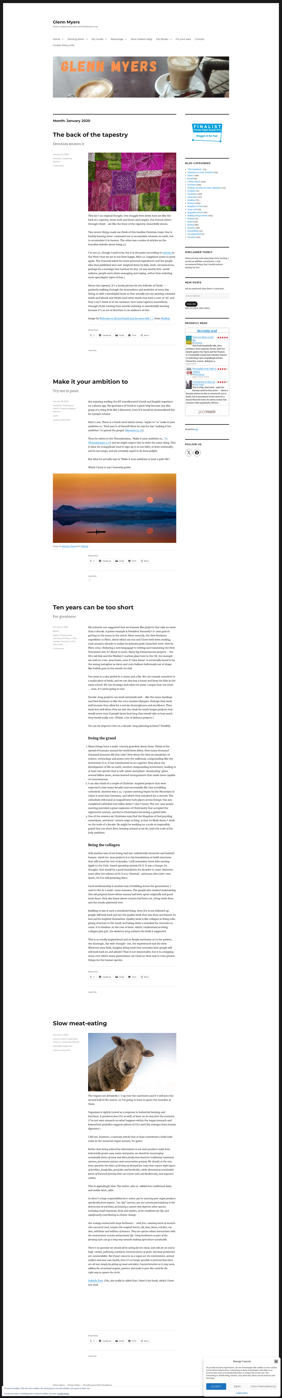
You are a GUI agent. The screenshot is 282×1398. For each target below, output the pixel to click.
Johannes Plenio (69, 546)
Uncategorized (194, 234)
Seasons (191, 228)
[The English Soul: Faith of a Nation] (189, 371)
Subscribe (191, 304)
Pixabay (165, 318)
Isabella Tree (95, 1280)
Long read (66, 1042)
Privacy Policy (74, 1385)
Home (56, 39)
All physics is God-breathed (200, 172)
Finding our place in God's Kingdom (204, 188)
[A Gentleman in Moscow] (189, 384)
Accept (216, 1386)
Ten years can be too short (93, 607)
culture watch (59, 1039)
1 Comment (58, 165)
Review (56, 161)
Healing (191, 200)
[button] (276, 1361)
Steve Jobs (58, 644)
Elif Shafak (198, 343)
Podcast (191, 218)
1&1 (196, 429)
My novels (97, 39)
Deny (237, 1386)
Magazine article (195, 212)
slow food (57, 1046)
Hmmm (57, 411)
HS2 (74, 638)
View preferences (263, 1386)
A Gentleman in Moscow (203, 382)
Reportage (117, 39)
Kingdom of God (195, 206)
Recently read (207, 331)
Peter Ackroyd (199, 374)
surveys (167, 252)
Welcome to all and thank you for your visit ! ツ (126, 318)
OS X (73, 641)
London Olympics (61, 641)
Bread (190, 178)
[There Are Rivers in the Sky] (189, 340)
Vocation (191, 237)
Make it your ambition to (90, 381)
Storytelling (192, 231)
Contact (199, 39)
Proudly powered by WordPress (97, 1385)
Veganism (67, 1046)
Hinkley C (67, 638)
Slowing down (76, 39)
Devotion (57, 158)
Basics (56, 631)
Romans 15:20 (134, 430)
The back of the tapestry (90, 134)
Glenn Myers (66, 22)
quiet (55, 415)
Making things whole (197, 215)
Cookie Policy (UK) (63, 45)
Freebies (191, 191)
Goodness (67, 158)
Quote (190, 222)
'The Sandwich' (194, 169)
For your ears (183, 39)
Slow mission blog (141, 39)
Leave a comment (61, 420)
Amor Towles (199, 385)
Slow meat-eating (80, 1023)
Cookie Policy (242, 1393)
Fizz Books (162, 39)
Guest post (72, 1039)
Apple (56, 635)
